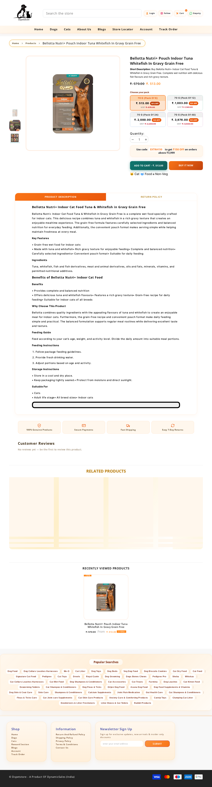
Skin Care (43, 692)
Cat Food (197, 671)
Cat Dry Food (180, 671)
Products (31, 43)
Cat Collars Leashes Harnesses (27, 682)
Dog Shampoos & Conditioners (86, 682)
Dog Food (13, 671)
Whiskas (189, 676)
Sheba (175, 676)
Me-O (66, 671)
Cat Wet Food (57, 682)
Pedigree (47, 676)
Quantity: (137, 133)
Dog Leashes (170, 682)
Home (15, 43)
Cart (183, 12)
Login (152, 13)
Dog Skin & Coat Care (20, 692)
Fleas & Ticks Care (27, 698)
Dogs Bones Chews (136, 676)
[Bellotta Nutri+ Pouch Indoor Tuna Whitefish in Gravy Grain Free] (106, 597)
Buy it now (186, 165)
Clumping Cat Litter (183, 698)
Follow (167, 13)
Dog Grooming (112, 676)
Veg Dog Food (131, 671)
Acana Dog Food (139, 687)
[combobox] (92, 13)
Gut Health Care (154, 692)
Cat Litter (80, 671)
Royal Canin (92, 676)
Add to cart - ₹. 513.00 (148, 165)
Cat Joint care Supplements (57, 698)
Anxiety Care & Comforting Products (128, 698)
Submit (157, 743)
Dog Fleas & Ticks (92, 687)
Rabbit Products (142, 703)
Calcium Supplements (99, 692)
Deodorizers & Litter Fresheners (78, 703)
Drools (76, 676)
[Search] (92, 13)
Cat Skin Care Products (90, 698)
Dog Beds (112, 671)
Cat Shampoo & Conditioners (61, 687)
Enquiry (197, 13)
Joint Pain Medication (128, 692)
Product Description (60, 197)
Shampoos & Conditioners (68, 692)
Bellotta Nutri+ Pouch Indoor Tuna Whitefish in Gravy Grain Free (106, 625)
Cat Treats (137, 682)
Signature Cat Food (26, 676)
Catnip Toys (160, 698)
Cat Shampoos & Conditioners (185, 692)
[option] (73, 103)
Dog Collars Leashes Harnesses (41, 671)
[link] (31, 540)
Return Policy (151, 197)
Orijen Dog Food (116, 687)
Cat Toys (62, 676)
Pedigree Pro (159, 676)
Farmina (153, 682)
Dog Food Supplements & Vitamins (172, 687)
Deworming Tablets (30, 687)
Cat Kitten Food (192, 682)
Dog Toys (96, 671)
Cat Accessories (117, 682)
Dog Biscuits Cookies (155, 671)
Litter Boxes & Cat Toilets (114, 703)
